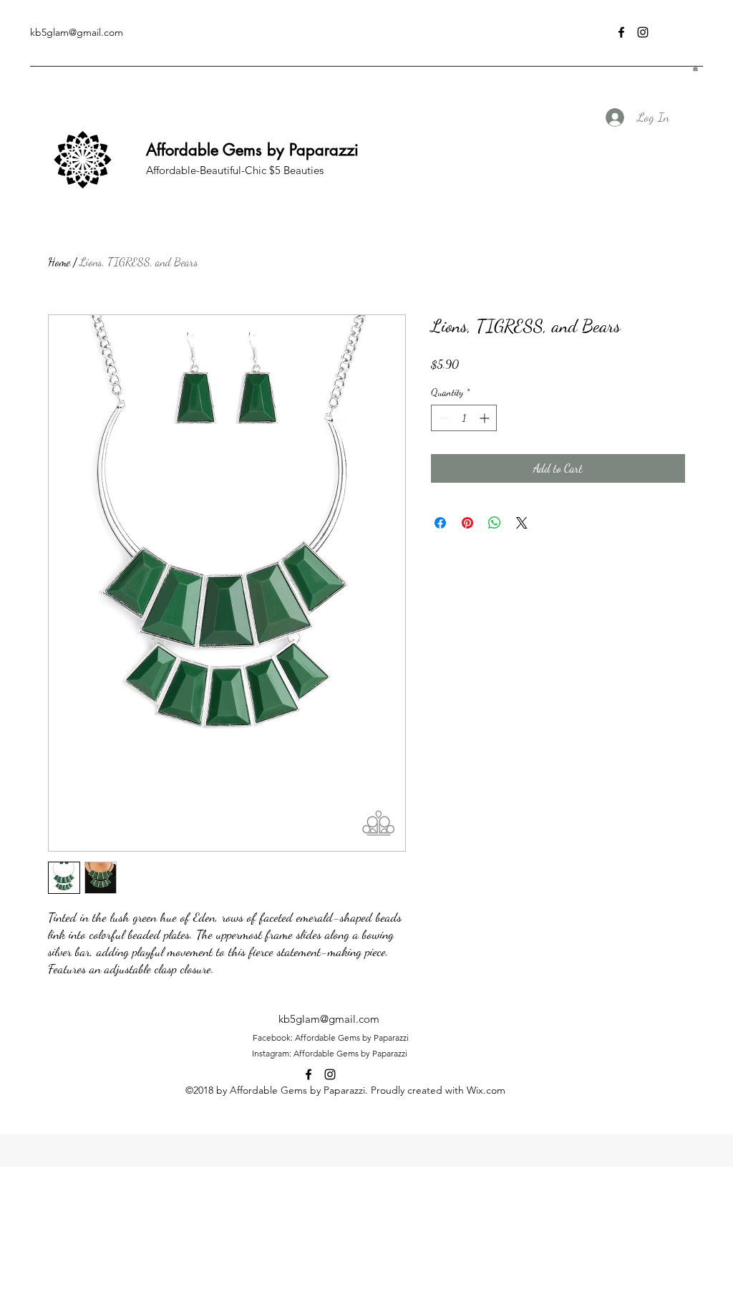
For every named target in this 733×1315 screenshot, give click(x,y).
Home (59, 262)
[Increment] (486, 417)
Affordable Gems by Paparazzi (252, 150)
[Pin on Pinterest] (467, 522)
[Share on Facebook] (440, 522)
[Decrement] (442, 417)
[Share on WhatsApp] (494, 522)
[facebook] (621, 32)
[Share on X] (521, 522)
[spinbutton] (464, 417)
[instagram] (643, 32)
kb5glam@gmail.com (76, 32)
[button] (695, 68)
